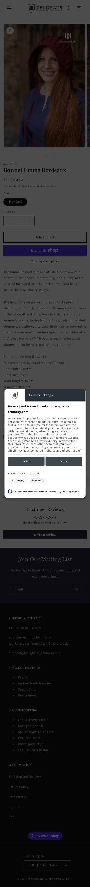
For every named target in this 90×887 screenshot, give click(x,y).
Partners (37, 480)
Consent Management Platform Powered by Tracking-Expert (47, 491)
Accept (64, 461)
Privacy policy (16, 473)
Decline (26, 461)
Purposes (18, 480)
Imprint (34, 473)
